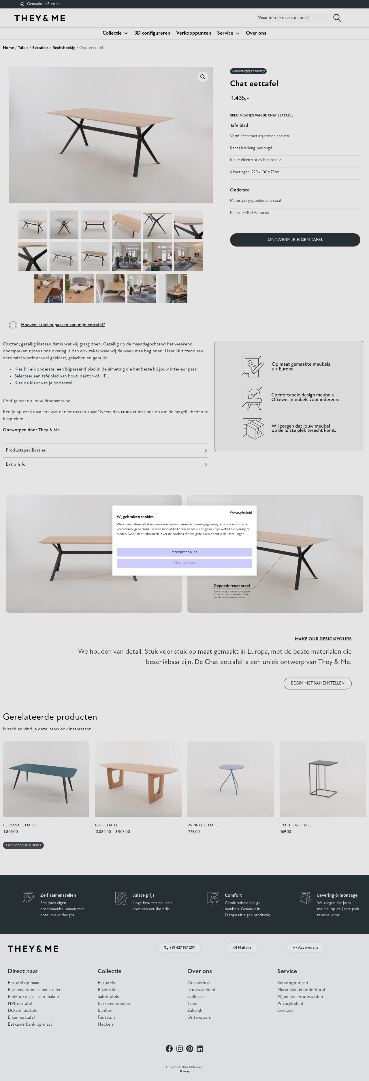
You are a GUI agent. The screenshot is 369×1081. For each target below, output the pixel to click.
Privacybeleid (240, 513)
